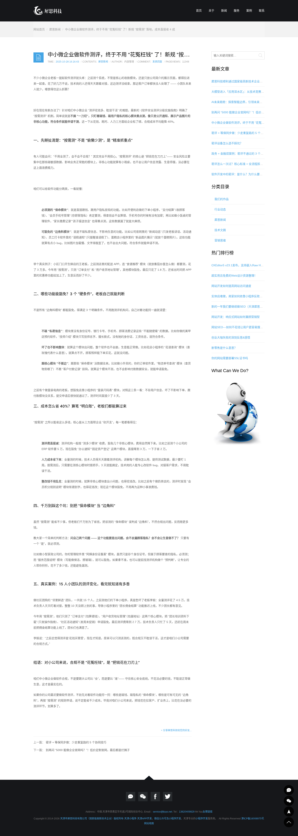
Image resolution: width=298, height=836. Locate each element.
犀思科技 (7, 296)
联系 (262, 10)
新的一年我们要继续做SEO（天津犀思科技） (239, 306)
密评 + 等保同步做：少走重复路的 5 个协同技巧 (76, 742)
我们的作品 (221, 199)
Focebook (155, 796)
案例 (249, 10)
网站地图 (149, 823)
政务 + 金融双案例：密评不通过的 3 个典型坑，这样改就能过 (250, 153)
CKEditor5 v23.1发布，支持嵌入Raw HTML (239, 265)
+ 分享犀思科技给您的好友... (176, 730)
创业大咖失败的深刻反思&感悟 (230, 337)
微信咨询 (289, 801)
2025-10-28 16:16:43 (67, 61)
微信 (143, 796)
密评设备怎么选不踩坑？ (227, 143)
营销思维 (220, 240)
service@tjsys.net (162, 811)
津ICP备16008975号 (252, 818)
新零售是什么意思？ (224, 347)
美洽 (130, 796)
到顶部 (289, 822)
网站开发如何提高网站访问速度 (231, 286)
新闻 (224, 10)
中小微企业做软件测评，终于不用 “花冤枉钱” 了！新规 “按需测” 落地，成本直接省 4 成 (120, 29)
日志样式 (38, 57)
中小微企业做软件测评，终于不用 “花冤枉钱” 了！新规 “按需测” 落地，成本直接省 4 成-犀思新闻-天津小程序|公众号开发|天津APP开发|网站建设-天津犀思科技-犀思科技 (47, 10)
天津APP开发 (144, 818)
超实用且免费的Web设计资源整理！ (234, 275)
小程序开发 (175, 818)
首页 (199, 10)
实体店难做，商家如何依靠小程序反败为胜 (238, 296)
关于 (211, 10)
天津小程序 (130, 818)
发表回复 (157, 61)
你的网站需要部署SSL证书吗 (229, 358)
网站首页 (39, 29)
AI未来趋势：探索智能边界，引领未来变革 (238, 102)
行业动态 (220, 209)
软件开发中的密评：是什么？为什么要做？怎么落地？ (245, 174)
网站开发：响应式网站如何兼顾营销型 (235, 316)
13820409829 (187, 811)
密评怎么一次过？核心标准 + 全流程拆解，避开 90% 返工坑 (249, 164)
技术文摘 (220, 230)
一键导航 (289, 811)
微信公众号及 (161, 818)
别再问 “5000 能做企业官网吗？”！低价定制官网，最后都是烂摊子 (88, 750)
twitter (167, 796)
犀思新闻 (55, 29)
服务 (236, 10)
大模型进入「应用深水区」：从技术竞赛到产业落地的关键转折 (250, 91)
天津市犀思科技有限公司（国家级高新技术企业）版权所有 (91, 818)
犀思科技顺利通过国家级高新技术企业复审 (238, 81)
